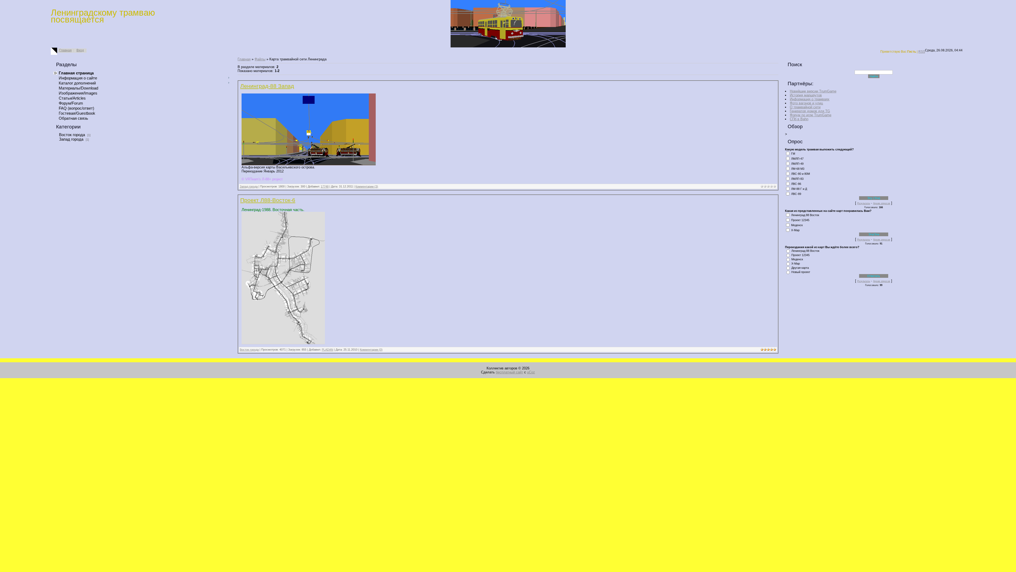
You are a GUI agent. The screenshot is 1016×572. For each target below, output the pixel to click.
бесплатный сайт (509, 372)
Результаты (863, 203)
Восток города (72, 135)
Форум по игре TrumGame (810, 115)
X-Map (795, 230)
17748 (325, 186)
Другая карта (800, 267)
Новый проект (800, 272)
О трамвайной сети (805, 107)
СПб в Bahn (799, 119)
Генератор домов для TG (810, 111)
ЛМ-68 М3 (797, 168)
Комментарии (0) (371, 349)
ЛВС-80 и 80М (800, 173)
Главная (65, 50)
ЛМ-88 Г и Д (799, 188)
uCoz (531, 372)
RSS (921, 51)
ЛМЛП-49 (797, 163)
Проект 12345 (800, 220)
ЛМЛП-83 (797, 178)
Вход (80, 50)
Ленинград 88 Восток (805, 215)
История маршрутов (806, 95)
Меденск (797, 225)
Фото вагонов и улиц (806, 103)
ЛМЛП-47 (797, 158)
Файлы (260, 59)
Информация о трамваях (809, 99)
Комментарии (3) (366, 186)
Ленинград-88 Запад (267, 86)
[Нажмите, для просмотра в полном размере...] (283, 343)
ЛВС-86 (796, 183)
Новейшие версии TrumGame (813, 91)
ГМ (793, 153)
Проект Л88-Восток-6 (267, 200)
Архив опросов (881, 203)
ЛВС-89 (796, 193)
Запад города (71, 139)
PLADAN (327, 349)
